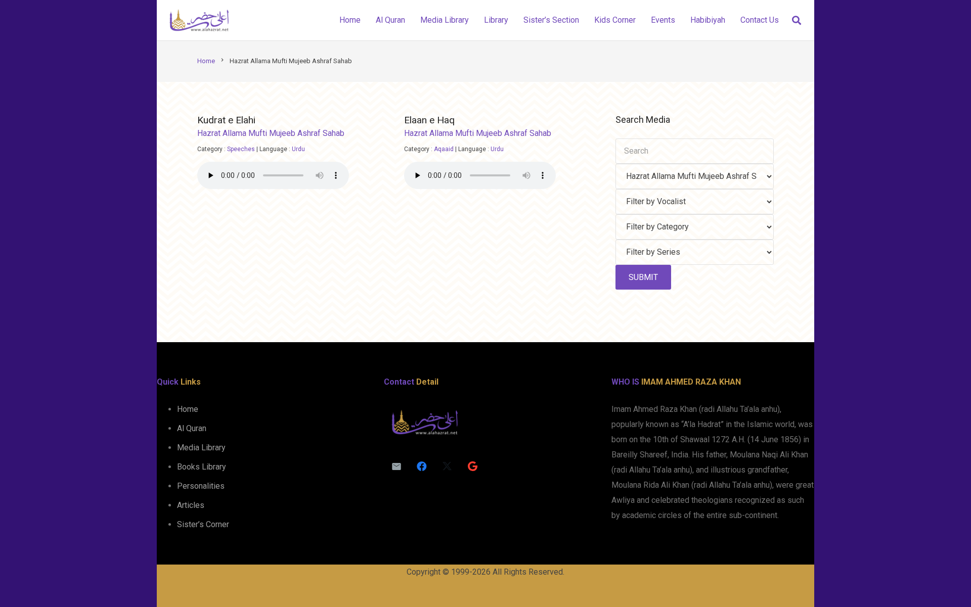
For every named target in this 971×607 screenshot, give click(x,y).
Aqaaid (444, 149)
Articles (190, 505)
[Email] (396, 466)
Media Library (201, 447)
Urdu (298, 149)
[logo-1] (199, 20)
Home (187, 409)
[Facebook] (421, 466)
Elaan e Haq (429, 120)
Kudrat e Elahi (226, 120)
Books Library (201, 467)
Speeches (241, 149)
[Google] (472, 466)
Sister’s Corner (203, 524)
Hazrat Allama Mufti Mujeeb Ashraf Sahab (270, 133)
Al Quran (191, 428)
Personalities (201, 486)
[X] (447, 466)
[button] (796, 20)
